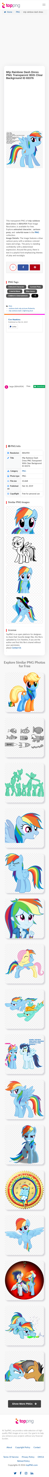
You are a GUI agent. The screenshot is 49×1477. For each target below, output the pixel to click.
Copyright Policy (22, 1447)
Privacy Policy (28, 1457)
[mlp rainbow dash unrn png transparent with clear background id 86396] (24, 1054)
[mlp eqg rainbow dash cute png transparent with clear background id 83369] (24, 918)
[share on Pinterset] (35, 267)
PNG (17, 12)
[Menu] (44, 5)
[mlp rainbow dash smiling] (24, 828)
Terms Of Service (11, 1457)
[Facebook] (23, 267)
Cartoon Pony (35, 287)
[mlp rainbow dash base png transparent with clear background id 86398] (24, 1144)
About (9, 1447)
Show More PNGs (22, 1403)
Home (9, 12)
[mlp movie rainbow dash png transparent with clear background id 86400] (24, 1235)
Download (40, 386)
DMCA (41, 1457)
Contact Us (16, 648)
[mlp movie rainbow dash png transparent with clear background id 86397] (24, 1099)
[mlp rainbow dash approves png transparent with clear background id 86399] (24, 1190)
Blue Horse (30, 291)
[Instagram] (26, 1473)
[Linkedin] (32, 1473)
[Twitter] (15, 1473)
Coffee (13, 326)
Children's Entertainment (18, 296)
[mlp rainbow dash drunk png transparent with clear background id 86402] (24, 1325)
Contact (36, 1447)
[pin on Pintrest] (40, 676)
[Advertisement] (24, 41)
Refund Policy (23, 1461)
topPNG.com (32, 1465)
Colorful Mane (14, 291)
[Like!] (13, 267)
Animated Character (16, 287)
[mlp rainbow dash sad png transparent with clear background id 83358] (24, 873)
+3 (35, 296)
